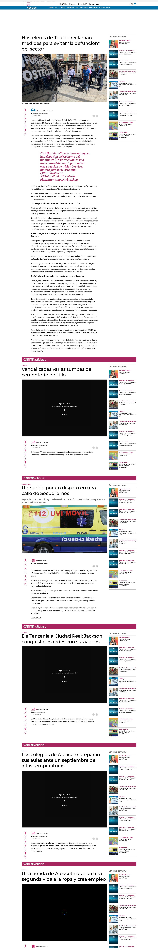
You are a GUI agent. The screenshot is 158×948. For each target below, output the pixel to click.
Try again (64, 414)
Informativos (72, 8)
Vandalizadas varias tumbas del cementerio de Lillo (127, 85)
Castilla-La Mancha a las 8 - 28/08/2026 (127, 73)
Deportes (93, 8)
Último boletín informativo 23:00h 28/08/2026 (127, 53)
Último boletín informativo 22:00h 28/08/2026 (127, 63)
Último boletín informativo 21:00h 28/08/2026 (127, 104)
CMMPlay (64, 4)
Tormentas (36, 1)
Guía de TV (83, 4)
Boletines (83, 8)
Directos (73, 4)
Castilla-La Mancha (56, 8)
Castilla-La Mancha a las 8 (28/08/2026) (127, 94)
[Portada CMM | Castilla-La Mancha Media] (28, 4)
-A (96, 116)
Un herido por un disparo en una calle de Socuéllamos (127, 136)
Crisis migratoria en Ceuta (48, 1)
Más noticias (104, 8)
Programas (94, 4)
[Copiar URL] (64, 410)
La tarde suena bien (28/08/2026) (125, 124)
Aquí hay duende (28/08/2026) (124, 43)
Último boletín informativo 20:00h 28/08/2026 (127, 114)
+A (93, 116)
